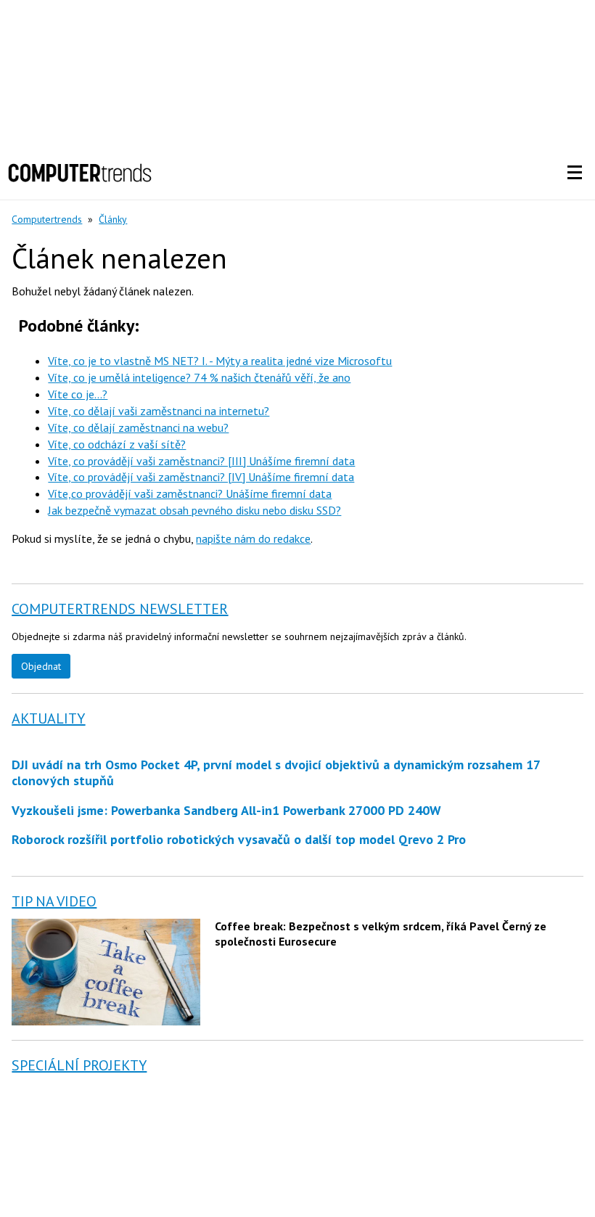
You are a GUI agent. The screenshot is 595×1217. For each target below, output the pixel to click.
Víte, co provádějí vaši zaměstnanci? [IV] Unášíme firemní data (201, 477)
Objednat (41, 666)
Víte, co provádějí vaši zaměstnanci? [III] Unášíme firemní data (201, 461)
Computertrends (47, 219)
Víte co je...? (77, 394)
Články (113, 219)
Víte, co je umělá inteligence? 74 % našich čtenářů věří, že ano (199, 377)
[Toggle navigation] (575, 173)
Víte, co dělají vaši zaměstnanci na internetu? (158, 410)
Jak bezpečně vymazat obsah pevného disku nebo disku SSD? (194, 510)
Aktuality (48, 718)
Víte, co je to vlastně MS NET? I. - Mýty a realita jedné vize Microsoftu (220, 360)
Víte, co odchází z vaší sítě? (117, 444)
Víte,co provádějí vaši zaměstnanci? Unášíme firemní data (190, 493)
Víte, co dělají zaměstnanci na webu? (138, 427)
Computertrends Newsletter (120, 608)
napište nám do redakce (253, 538)
